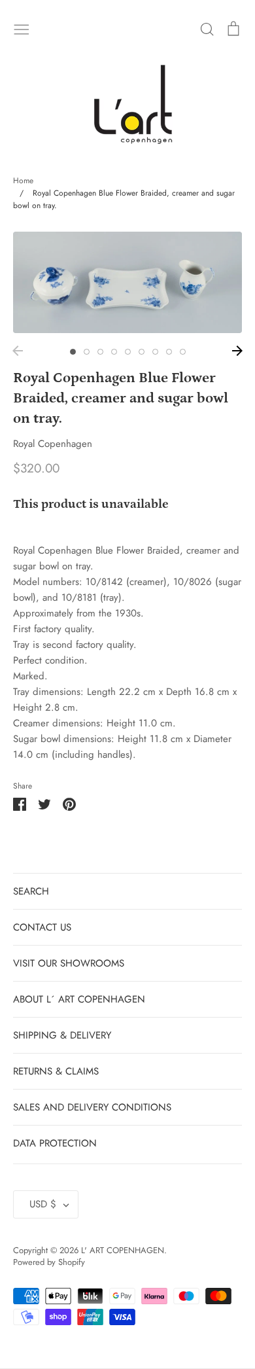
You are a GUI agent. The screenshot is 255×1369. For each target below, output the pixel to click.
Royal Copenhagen (52, 443)
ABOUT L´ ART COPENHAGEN (79, 999)
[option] (127, 282)
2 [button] (87, 352)
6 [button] (141, 352)
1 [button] (73, 352)
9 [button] (183, 352)
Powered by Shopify (49, 1262)
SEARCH (31, 891)
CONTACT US (42, 927)
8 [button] (169, 352)
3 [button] (100, 352)
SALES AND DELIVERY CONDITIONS (92, 1107)
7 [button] (155, 352)
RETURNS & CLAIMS (56, 1071)
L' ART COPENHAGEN (122, 1250)
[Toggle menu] (21, 28)
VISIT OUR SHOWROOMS (68, 963)
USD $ (42, 1204)
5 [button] (128, 352)
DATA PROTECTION (55, 1143)
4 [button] (114, 352)
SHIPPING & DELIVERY (62, 1035)
